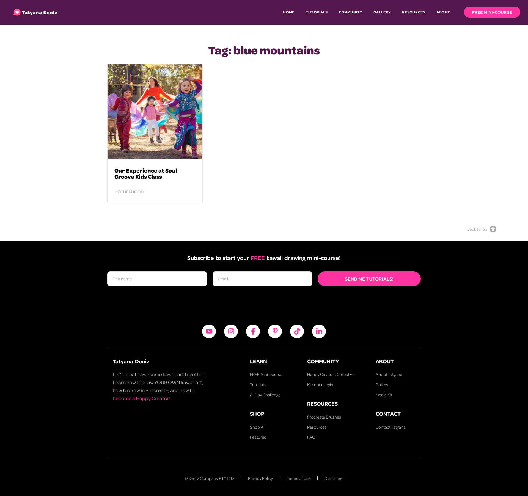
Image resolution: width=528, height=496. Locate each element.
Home (289, 12)
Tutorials (317, 12)
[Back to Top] (493, 229)
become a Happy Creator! (141, 398)
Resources (413, 12)
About (443, 12)
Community (350, 12)
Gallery (382, 12)
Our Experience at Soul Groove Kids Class (145, 173)
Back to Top (477, 228)
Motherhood (129, 192)
